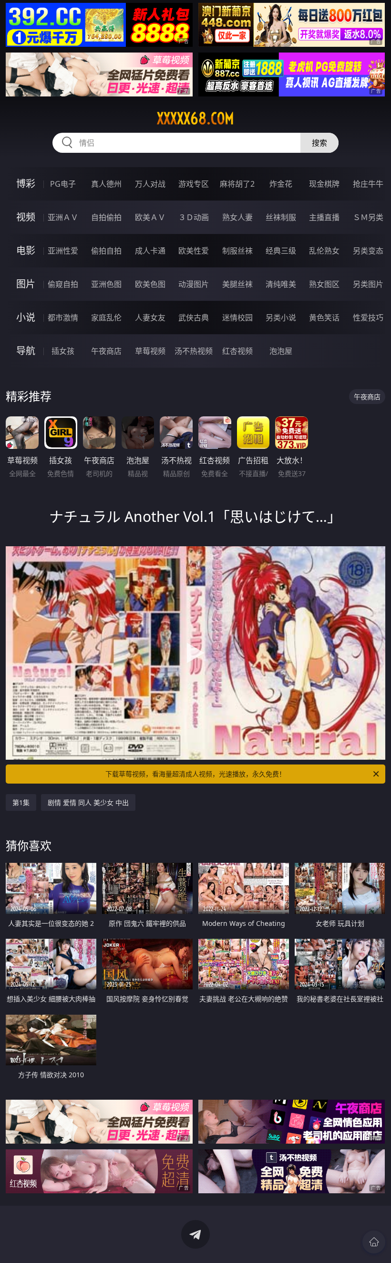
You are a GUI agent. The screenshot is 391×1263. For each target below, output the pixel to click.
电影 (25, 250)
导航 (25, 350)
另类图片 (368, 284)
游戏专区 (193, 184)
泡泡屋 (280, 351)
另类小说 (281, 317)
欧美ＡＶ (150, 217)
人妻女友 (150, 317)
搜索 (319, 143)
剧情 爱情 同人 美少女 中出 (88, 802)
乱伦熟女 (324, 250)
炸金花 (280, 184)
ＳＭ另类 (368, 217)
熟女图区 (324, 284)
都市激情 (63, 317)
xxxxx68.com (195, 118)
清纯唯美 (281, 284)
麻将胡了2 (237, 184)
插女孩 (62, 351)
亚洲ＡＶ (63, 217)
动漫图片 (193, 284)
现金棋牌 (324, 184)
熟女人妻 (237, 217)
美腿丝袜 (237, 284)
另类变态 (368, 250)
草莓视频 (150, 351)
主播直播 (324, 217)
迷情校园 (237, 317)
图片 (25, 283)
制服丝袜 (237, 250)
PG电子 (63, 184)
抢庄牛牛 (368, 184)
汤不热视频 (194, 351)
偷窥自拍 (63, 284)
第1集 (21, 802)
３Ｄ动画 (193, 217)
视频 (25, 217)
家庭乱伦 (106, 317)
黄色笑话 (324, 317)
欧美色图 (150, 284)
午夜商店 (106, 351)
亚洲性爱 (63, 250)
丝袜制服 (281, 217)
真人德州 (106, 184)
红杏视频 (237, 351)
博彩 (25, 183)
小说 (25, 317)
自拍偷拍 (106, 217)
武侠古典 (193, 317)
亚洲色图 (106, 284)
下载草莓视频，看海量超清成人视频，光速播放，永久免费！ (195, 773)
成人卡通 (150, 250)
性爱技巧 (368, 317)
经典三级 (281, 250)
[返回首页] (373, 1242)
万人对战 (150, 184)
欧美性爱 (193, 250)
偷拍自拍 (106, 250)
